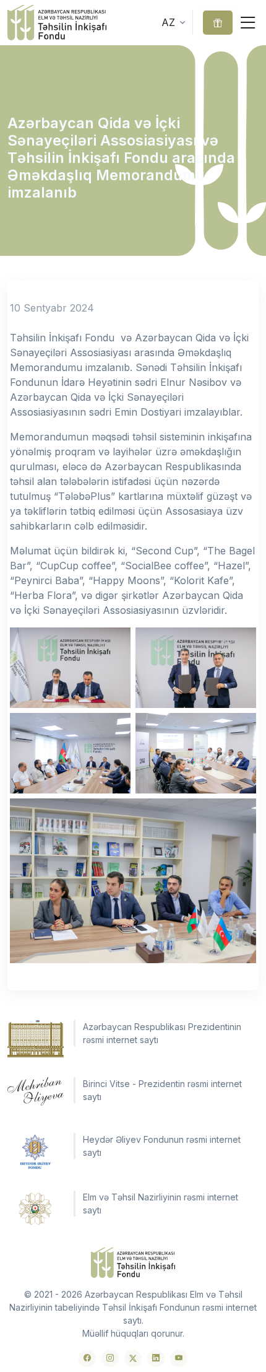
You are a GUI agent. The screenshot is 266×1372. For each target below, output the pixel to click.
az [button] (168, 22)
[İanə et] (218, 23)
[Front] (56, 22)
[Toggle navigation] (248, 22)
